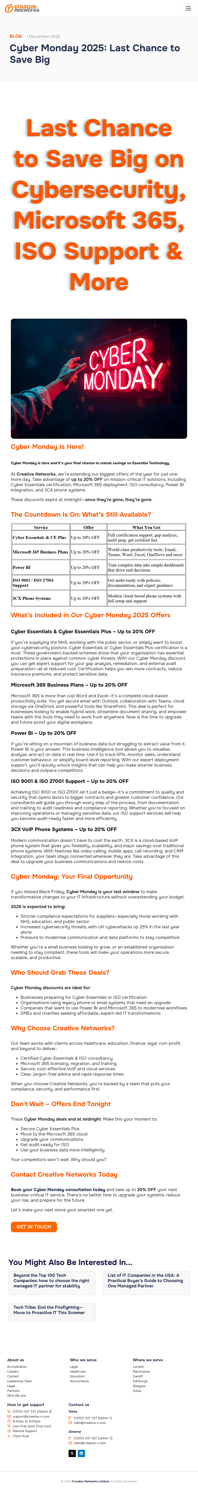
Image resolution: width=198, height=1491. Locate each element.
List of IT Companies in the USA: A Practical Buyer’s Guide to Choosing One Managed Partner (145, 1281)
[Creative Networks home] (22, 8)
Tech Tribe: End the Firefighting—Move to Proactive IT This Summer (49, 1310)
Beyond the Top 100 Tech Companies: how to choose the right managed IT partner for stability (51, 1281)
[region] (63, 1456)
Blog (16, 36)
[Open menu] (188, 8)
